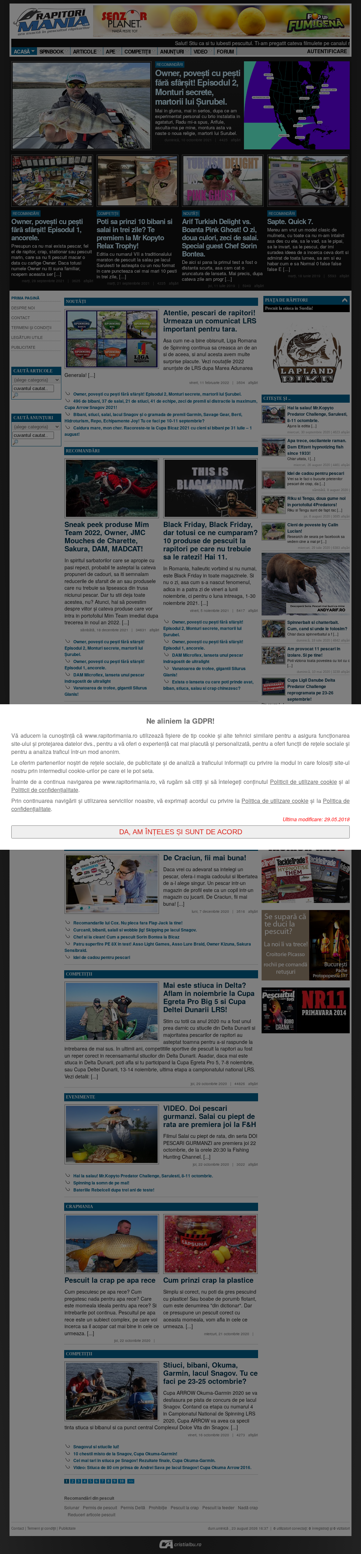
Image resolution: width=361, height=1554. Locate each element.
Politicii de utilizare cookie (303, 782)
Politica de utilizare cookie (274, 801)
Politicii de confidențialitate (44, 790)
